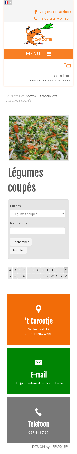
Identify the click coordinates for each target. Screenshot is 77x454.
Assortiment (48, 96)
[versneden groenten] (39, 137)
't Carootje (39, 321)
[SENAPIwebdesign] (50, 447)
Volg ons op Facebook (55, 11)
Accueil (30, 96)
